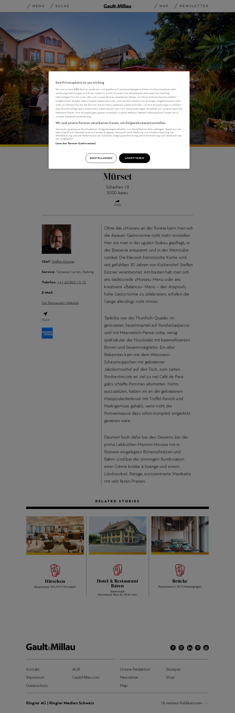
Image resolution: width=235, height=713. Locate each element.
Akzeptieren (134, 158)
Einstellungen (101, 158)
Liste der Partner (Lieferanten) (76, 143)
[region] (119, 120)
